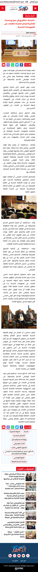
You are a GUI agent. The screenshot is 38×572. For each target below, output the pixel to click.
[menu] (35, 8)
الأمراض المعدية (19, 435)
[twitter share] (17, 65)
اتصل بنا (15, 560)
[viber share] (8, 65)
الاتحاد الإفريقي (19, 443)
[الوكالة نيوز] (19, 548)
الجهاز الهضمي (19, 457)
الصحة (26, 431)
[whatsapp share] (12, 65)
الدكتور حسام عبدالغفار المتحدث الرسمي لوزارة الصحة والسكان (18, 452)
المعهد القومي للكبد (19, 447)
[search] (2, 8)
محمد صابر (30, 32)
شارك (27, 64)
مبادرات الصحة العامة (19, 461)
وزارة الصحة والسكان (19, 439)
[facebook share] (21, 65)
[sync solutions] (19, 569)
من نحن (23, 560)
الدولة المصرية (15, 431)
